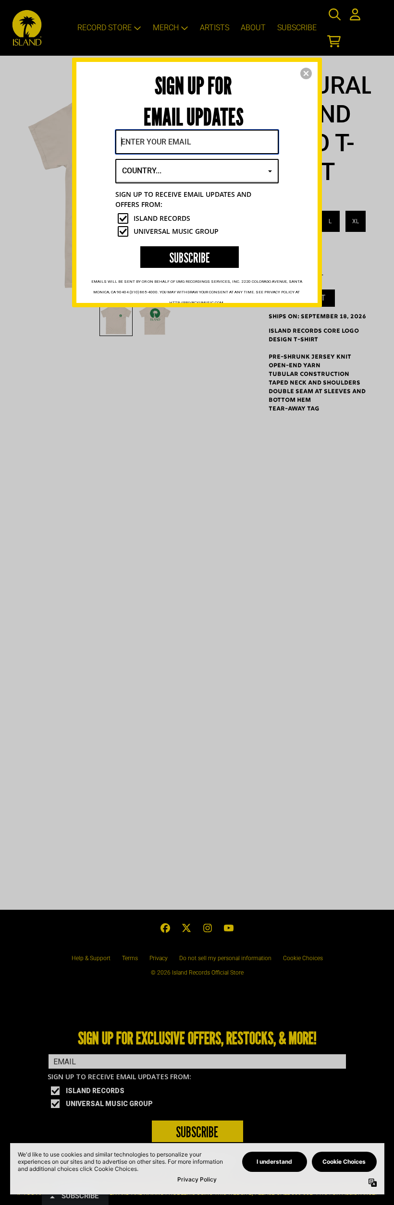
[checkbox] (198, 218)
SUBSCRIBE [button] (189, 257)
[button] (306, 73)
